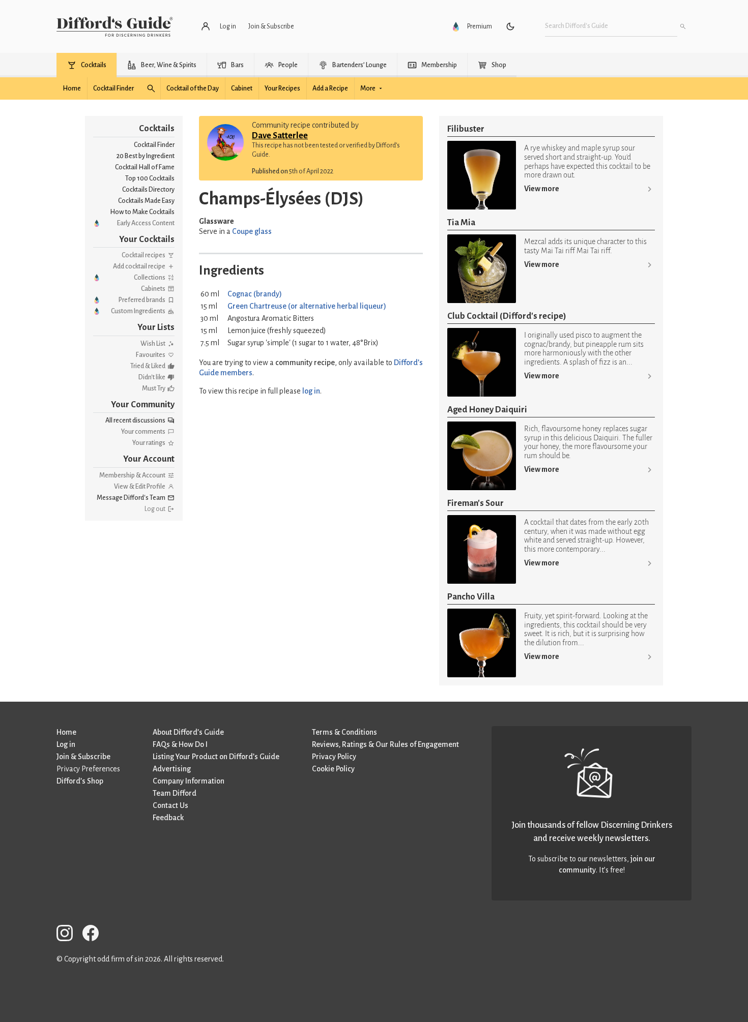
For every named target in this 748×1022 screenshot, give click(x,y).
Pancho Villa (471, 597)
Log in (65, 744)
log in (311, 391)
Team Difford (174, 793)
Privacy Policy (334, 757)
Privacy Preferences (88, 769)
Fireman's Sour (475, 503)
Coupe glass (252, 231)
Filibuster (465, 129)
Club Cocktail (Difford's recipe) (506, 316)
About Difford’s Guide (188, 732)
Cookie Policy (333, 769)
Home (66, 732)
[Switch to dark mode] (510, 26)
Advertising (172, 769)
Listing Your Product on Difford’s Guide (216, 757)
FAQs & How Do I (180, 744)
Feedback (168, 818)
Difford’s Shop (79, 781)
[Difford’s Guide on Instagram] (68, 935)
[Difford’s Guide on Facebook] (94, 935)
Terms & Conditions (344, 732)
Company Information (188, 781)
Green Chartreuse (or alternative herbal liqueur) (306, 306)
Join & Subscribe (83, 757)
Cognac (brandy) (254, 294)
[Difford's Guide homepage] (114, 26)
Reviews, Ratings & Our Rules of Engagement (385, 744)
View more (541, 189)
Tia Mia (461, 222)
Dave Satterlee (280, 135)
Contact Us (170, 805)
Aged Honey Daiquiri (487, 409)
